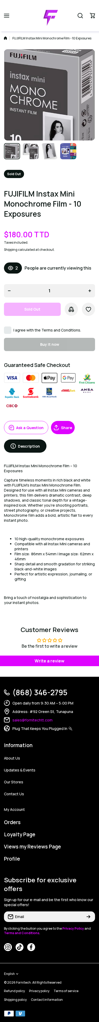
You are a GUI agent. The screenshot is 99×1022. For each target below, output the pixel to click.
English (9, 974)
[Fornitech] (49, 15)
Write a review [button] (49, 661)
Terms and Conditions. (61, 330)
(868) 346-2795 (39, 692)
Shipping (10, 249)
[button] (92, 15)
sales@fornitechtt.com (32, 720)
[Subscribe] (88, 916)
